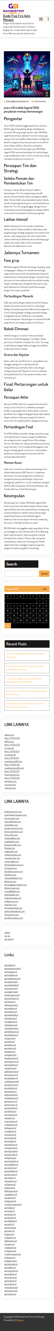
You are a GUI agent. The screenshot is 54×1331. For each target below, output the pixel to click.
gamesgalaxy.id (11, 1078)
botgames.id (9, 1187)
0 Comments (40, 101)
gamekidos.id (10, 1267)
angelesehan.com (11, 841)
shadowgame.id (11, 1058)
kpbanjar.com (10, 881)
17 (8, 615)
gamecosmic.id (10, 1104)
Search (11, 563)
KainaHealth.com (11, 894)
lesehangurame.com (13, 811)
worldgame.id (10, 1131)
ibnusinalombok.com (13, 908)
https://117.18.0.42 (11, 751)
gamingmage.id (11, 1151)
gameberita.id (10, 1111)
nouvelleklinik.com (12, 891)
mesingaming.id (11, 1287)
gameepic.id (9, 1231)
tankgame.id (9, 1257)
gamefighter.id (10, 1221)
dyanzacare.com (11, 914)
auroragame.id (10, 1114)
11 (14, 610)
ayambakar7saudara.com (15, 815)
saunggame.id (10, 1054)
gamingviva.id (10, 1294)
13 (27, 610)
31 (8, 625)
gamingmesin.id (11, 1270)
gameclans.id (10, 1214)
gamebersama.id (11, 1031)
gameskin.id (9, 1207)
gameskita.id (9, 965)
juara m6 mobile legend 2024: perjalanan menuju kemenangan (23, 109)
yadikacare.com (11, 901)
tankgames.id (10, 1201)
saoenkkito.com (11, 825)
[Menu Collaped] (41, 19)
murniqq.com (10, 784)
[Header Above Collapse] (48, 19)
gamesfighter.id (10, 1171)
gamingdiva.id (10, 1284)
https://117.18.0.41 (11, 758)
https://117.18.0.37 (12, 771)
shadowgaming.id (12, 995)
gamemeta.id (10, 1217)
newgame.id (9, 1118)
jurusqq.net (9, 748)
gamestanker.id (10, 1264)
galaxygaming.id (11, 1071)
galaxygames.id (11, 1094)
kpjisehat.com (10, 874)
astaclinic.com (10, 904)
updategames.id (11, 1098)
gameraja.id (9, 1041)
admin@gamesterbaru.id (17, 101)
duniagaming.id (11, 981)
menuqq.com (10, 788)
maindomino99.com (13, 761)
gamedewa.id (10, 1044)
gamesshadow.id (11, 998)
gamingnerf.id (10, 1138)
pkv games (9, 939)
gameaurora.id (10, 1101)
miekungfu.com (11, 851)
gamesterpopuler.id (12, 968)
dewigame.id (9, 1051)
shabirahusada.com (12, 898)
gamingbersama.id (12, 978)
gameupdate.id (10, 1108)
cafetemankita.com (12, 854)
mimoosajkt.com (11, 861)
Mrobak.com (9, 848)
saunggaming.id (11, 991)
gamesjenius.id (10, 1011)
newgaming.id (10, 1068)
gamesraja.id (9, 1001)
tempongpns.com (12, 818)
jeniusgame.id (10, 1134)
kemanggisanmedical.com (15, 884)
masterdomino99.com (14, 768)
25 (14, 620)
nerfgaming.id (10, 1157)
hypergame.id (10, 1250)
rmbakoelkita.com (12, 838)
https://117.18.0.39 (12, 744)
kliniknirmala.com (12, 888)
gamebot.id (9, 1224)
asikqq (7, 932)
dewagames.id (10, 1018)
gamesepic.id (10, 1177)
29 (40, 620)
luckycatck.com (11, 834)
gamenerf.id (9, 1211)
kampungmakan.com (13, 831)
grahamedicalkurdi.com (14, 911)
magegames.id (10, 1194)
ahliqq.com (9, 741)
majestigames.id (11, 1028)
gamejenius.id (10, 1048)
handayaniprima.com (13, 828)
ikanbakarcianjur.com (13, 871)
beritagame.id (10, 1128)
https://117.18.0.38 (12, 764)
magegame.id (10, 1247)
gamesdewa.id (10, 1008)
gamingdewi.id (10, 971)
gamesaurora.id (11, 1074)
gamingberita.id (11, 1064)
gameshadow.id (11, 1035)
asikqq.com (9, 734)
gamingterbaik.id (11, 985)
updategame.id (10, 1124)
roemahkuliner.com (12, 821)
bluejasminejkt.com (12, 844)
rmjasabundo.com (12, 858)
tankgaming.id (10, 1260)
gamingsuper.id (10, 1290)
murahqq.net (10, 754)
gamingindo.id (10, 1280)
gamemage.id (10, 1227)
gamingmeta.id (10, 1154)
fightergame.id (10, 1240)
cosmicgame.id (10, 1121)
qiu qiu (7, 935)
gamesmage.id (10, 1174)
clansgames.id (10, 1181)
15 (40, 610)
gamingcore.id (10, 1277)
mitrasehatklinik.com (13, 878)
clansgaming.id (10, 1147)
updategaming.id (11, 1081)
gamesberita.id (10, 1088)
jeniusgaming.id (11, 988)
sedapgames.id (10, 1025)
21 (33, 615)
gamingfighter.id (11, 1164)
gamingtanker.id (11, 1161)
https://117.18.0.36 (12, 738)
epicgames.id (10, 1197)
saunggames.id (10, 1021)
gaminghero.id (10, 1274)
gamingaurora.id (11, 1061)
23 (46, 615)
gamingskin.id (10, 1141)
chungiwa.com (10, 868)
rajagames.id (9, 1038)
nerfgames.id (10, 1184)
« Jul (44, 588)
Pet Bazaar (18, 1320)
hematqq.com (10, 781)
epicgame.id (9, 1244)
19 (21, 615)
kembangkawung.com (14, 864)
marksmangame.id (12, 1254)
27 (27, 620)
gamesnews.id (10, 1091)
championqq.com (12, 774)
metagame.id (10, 1237)
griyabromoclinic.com (13, 918)
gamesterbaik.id (11, 1015)
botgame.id (9, 1234)
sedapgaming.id (11, 1005)
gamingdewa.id (10, 975)
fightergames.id (11, 1191)
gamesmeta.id (10, 1167)
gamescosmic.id (11, 1084)
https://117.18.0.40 (12, 778)
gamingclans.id (10, 1144)
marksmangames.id (12, 1204)
